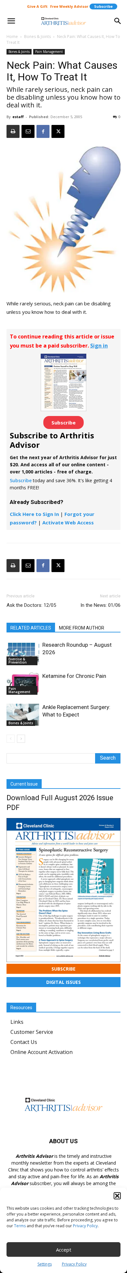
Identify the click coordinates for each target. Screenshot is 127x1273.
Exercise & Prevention (17, 661)
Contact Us (23, 1042)
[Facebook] (42, 131)
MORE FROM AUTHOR (81, 627)
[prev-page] (11, 739)
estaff (18, 116)
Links (16, 1021)
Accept (63, 1249)
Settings (44, 1264)
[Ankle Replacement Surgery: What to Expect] (23, 715)
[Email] (28, 131)
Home (12, 36)
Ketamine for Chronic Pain (74, 676)
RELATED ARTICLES (30, 627)
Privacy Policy (85, 1226)
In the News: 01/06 (100, 605)
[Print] (13, 131)
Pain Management (49, 51)
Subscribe (103, 6)
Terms (20, 1226)
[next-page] (21, 739)
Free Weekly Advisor (69, 6)
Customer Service (31, 1031)
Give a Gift (37, 6)
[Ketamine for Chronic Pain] (23, 683)
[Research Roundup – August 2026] (23, 653)
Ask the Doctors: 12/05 (31, 605)
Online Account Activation (41, 1052)
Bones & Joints (37, 36)
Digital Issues (63, 982)
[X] (57, 131)
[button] (117, 1196)
